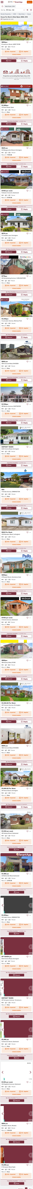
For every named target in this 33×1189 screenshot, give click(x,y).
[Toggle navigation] (2, 2)
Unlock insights (16, 54)
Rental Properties (6, 14)
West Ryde (21, 14)
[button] (2, 32)
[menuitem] (15, 10)
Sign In (29, 2)
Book (9, 61)
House (29, 14)
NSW (14, 14)
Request (10, 252)
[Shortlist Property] (27, 42)
